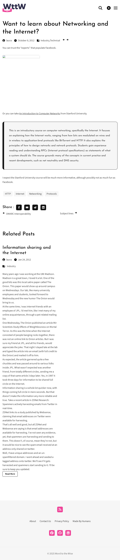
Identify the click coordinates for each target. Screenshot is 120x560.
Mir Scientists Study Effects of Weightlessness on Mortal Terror (29, 327)
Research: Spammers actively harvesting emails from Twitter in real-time (29, 404)
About (33, 521)
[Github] (60, 533)
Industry (11, 266)
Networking (35, 194)
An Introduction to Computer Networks (39, 113)
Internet (20, 194)
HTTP (8, 194)
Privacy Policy (62, 521)
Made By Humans (82, 521)
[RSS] (60, 509)
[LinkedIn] (68, 533)
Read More (10, 474)
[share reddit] (35, 207)
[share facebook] (19, 207)
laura (9, 259)
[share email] (27, 207)
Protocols (52, 194)
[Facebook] (52, 533)
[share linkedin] (43, 207)
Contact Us (45, 521)
